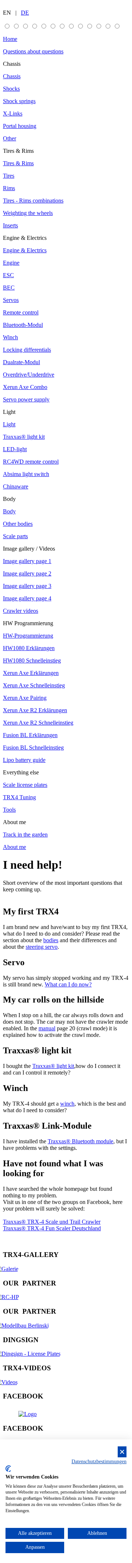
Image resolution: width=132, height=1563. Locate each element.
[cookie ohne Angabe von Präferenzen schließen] (122, 1452)
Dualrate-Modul (21, 362)
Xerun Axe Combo (25, 387)
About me (14, 822)
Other (9, 138)
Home (10, 39)
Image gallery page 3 (27, 586)
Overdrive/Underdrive (28, 374)
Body (9, 499)
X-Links (12, 113)
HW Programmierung (28, 623)
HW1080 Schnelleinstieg (32, 660)
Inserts (10, 225)
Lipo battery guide (24, 760)
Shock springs (19, 101)
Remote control (20, 312)
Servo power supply (26, 399)
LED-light (15, 449)
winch (67, 1103)
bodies (50, 940)
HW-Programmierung (28, 636)
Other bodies (18, 524)
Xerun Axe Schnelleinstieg (34, 685)
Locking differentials (27, 350)
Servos (11, 300)
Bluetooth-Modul (23, 325)
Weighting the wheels (28, 213)
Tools (9, 810)
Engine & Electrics (25, 238)
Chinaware (15, 486)
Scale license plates (25, 785)
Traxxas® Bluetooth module (80, 1141)
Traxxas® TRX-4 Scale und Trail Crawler (51, 1222)
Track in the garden (25, 834)
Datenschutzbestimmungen (99, 1461)
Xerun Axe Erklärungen (31, 673)
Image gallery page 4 (27, 598)
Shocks (11, 89)
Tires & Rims (18, 151)
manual (46, 1028)
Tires (8, 176)
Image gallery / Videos (29, 548)
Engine (11, 263)
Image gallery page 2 (27, 573)
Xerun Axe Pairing (25, 698)
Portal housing (19, 126)
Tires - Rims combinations (33, 200)
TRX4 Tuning (19, 797)
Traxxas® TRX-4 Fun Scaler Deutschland (52, 1228)
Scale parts (15, 536)
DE (25, 13)
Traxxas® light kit (24, 437)
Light (9, 412)
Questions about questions (33, 51)
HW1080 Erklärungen (29, 648)
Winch (10, 337)
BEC (9, 287)
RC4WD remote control (31, 461)
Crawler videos (20, 611)
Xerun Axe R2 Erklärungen (35, 710)
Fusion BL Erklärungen (30, 735)
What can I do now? (68, 984)
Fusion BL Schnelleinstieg (33, 747)
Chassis (12, 64)
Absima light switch (26, 474)
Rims (9, 188)
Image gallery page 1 (27, 561)
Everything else (21, 772)
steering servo (42, 947)
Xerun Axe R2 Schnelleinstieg (38, 723)
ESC (8, 275)
